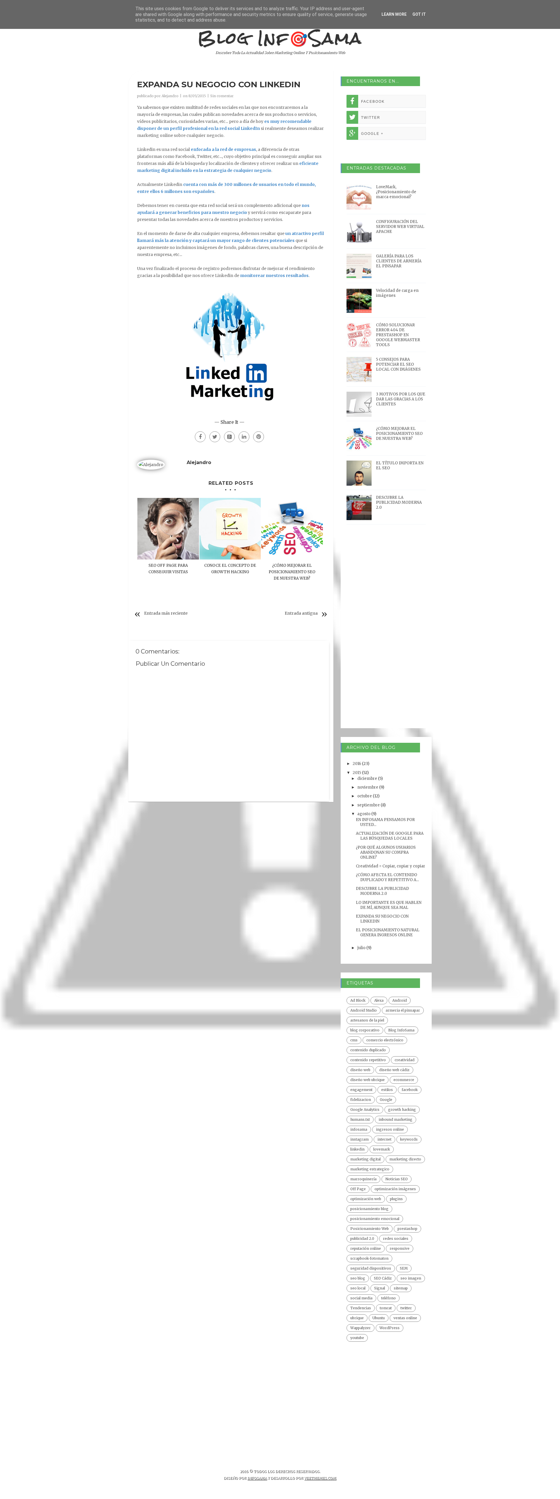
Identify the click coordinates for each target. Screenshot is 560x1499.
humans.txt (360, 1119)
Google (386, 1099)
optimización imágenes (395, 1189)
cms (354, 1040)
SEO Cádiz (383, 1278)
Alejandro (170, 96)
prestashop (407, 1228)
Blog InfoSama (401, 1030)
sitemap (401, 1288)
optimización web (365, 1199)
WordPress (389, 1328)
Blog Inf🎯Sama (280, 38)
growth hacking (402, 1109)
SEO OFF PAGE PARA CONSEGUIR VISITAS (168, 568)
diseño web (360, 1070)
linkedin (357, 1149)
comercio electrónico (384, 1040)
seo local (357, 1288)
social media (361, 1298)
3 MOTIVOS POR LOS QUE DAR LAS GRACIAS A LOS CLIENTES (400, 399)
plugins (396, 1199)
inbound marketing (395, 1119)
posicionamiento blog (369, 1209)
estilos (387, 1089)
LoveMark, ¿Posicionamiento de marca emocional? (396, 191)
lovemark (381, 1149)
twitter (406, 1308)
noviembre (368, 787)
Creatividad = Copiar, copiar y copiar (390, 866)
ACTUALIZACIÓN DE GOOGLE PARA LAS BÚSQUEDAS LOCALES (390, 836)
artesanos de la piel (367, 1020)
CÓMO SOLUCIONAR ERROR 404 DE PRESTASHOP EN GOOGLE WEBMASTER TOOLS (398, 335)
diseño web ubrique (367, 1080)
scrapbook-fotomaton (369, 1258)
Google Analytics (364, 1109)
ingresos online (390, 1129)
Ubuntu (378, 1318)
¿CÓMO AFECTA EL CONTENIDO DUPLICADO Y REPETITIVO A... (387, 877)
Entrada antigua (301, 613)
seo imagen (410, 1278)
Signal (379, 1288)
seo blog (357, 1278)
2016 (357, 763)
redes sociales (395, 1238)
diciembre (367, 778)
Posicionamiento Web (369, 1228)
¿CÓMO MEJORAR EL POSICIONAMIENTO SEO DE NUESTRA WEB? (292, 572)
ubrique (357, 1318)
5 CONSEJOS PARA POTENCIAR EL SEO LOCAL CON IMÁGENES (398, 364)
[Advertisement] (386, 634)
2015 (357, 772)
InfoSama (257, 1478)
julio (361, 947)
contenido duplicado (368, 1050)
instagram (359, 1139)
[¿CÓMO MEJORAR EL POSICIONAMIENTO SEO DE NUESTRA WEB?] (292, 528)
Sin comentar (222, 96)
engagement (361, 1089)
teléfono (388, 1298)
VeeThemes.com (320, 1478)
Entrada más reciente (166, 613)
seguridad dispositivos (370, 1268)
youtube (357, 1338)
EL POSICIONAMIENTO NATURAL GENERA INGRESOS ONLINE (387, 932)
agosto (364, 813)
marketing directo (405, 1159)
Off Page (358, 1189)
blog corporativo (364, 1030)
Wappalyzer (360, 1328)
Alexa (379, 1000)
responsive (400, 1248)
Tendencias (360, 1308)
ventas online (405, 1318)
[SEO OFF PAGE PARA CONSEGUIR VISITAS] (168, 528)
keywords (409, 1139)
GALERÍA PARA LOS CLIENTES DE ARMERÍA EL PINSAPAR (398, 261)
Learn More (394, 14)
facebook (410, 1089)
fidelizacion (360, 1099)
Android (399, 1000)
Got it (419, 14)
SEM (404, 1268)
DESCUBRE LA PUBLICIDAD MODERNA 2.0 (399, 502)
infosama (358, 1129)
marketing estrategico (369, 1169)
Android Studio (363, 1010)
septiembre (369, 805)
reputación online (365, 1248)
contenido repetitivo (368, 1060)
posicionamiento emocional (374, 1218)
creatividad (404, 1060)
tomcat (386, 1308)
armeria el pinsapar (403, 1010)
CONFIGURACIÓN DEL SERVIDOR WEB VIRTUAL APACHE (400, 226)
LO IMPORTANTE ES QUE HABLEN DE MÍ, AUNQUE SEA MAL (388, 905)
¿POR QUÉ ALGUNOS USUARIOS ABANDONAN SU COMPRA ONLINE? (386, 852)
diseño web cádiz (394, 1070)
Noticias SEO (396, 1179)
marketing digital (365, 1159)
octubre (365, 796)
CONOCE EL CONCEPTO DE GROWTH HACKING (230, 568)
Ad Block (357, 1000)
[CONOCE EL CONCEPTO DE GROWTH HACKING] (230, 528)
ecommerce (403, 1080)
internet (384, 1139)
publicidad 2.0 (362, 1238)
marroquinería (363, 1179)
